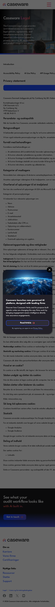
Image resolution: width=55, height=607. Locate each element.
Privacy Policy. (38, 328)
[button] (49, 269)
